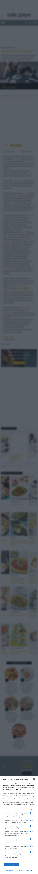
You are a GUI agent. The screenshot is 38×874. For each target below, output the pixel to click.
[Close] (34, 779)
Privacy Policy (29, 870)
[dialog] (19, 825)
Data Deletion (9, 870)
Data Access (19, 870)
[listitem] (19, 810)
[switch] (31, 813)
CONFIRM (11, 864)
